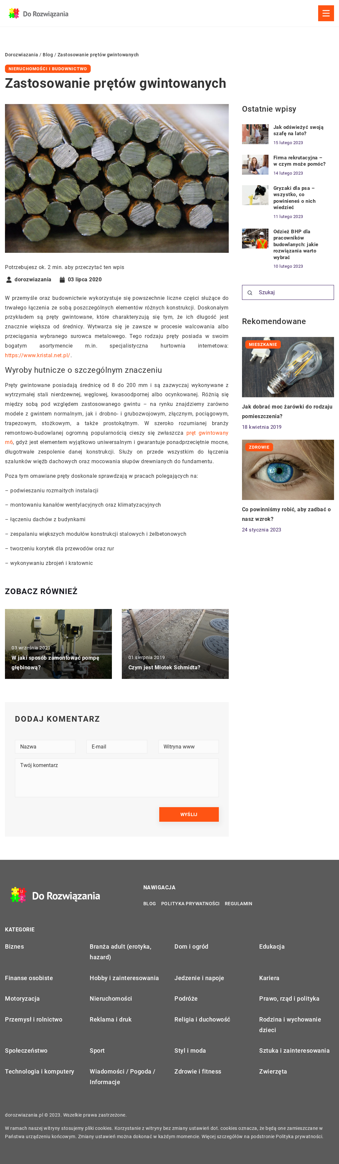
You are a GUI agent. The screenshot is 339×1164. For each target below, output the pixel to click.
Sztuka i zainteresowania (294, 1050)
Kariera (269, 977)
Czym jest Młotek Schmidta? (164, 667)
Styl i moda (190, 1050)
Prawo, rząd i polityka (289, 998)
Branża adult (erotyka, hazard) (120, 952)
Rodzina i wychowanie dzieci (290, 1024)
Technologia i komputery (39, 1071)
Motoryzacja (22, 998)
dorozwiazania (33, 280)
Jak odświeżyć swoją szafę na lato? (298, 130)
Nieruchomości (111, 998)
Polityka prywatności (190, 903)
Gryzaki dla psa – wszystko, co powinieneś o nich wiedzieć (294, 198)
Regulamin (239, 903)
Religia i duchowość (202, 1019)
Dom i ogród (191, 946)
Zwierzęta (273, 1071)
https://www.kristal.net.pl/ (38, 355)
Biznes (14, 946)
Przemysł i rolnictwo (33, 1019)
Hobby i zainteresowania (124, 977)
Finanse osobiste (29, 977)
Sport (97, 1050)
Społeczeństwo (26, 1050)
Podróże (186, 998)
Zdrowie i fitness (197, 1071)
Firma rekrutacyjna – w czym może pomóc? (299, 161)
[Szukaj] (250, 293)
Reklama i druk (110, 1019)
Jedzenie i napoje (199, 977)
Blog (149, 903)
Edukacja (272, 946)
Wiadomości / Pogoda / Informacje (123, 1076)
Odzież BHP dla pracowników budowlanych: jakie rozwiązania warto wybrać (295, 244)
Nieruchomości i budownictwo (48, 68)
